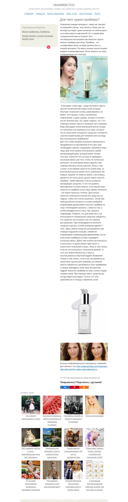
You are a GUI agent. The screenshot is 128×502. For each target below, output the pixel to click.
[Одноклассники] (84, 387)
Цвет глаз (71, 13)
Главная (29, 13)
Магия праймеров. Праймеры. (36, 32)
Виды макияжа (55, 13)
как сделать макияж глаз (75, 378)
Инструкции (85, 13)
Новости (40, 13)
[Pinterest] (74, 387)
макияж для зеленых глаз (92, 378)
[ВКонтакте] (65, 387)
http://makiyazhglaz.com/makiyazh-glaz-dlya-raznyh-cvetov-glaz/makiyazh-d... (84, 368)
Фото (97, 13)
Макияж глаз (64, 5)
